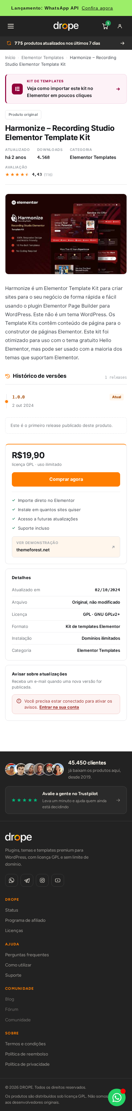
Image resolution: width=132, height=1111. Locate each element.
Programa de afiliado (25, 920)
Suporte (13, 975)
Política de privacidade (27, 1064)
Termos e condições (25, 1044)
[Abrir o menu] (10, 26)
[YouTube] (57, 880)
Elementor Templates (42, 57)
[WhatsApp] (11, 880)
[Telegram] (27, 880)
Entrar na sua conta (59, 707)
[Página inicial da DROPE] (66, 26)
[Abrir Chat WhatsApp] (117, 1097)
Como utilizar (18, 965)
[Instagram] (42, 880)
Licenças (14, 930)
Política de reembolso (26, 1054)
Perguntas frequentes (27, 955)
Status (11, 910)
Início (10, 57)
